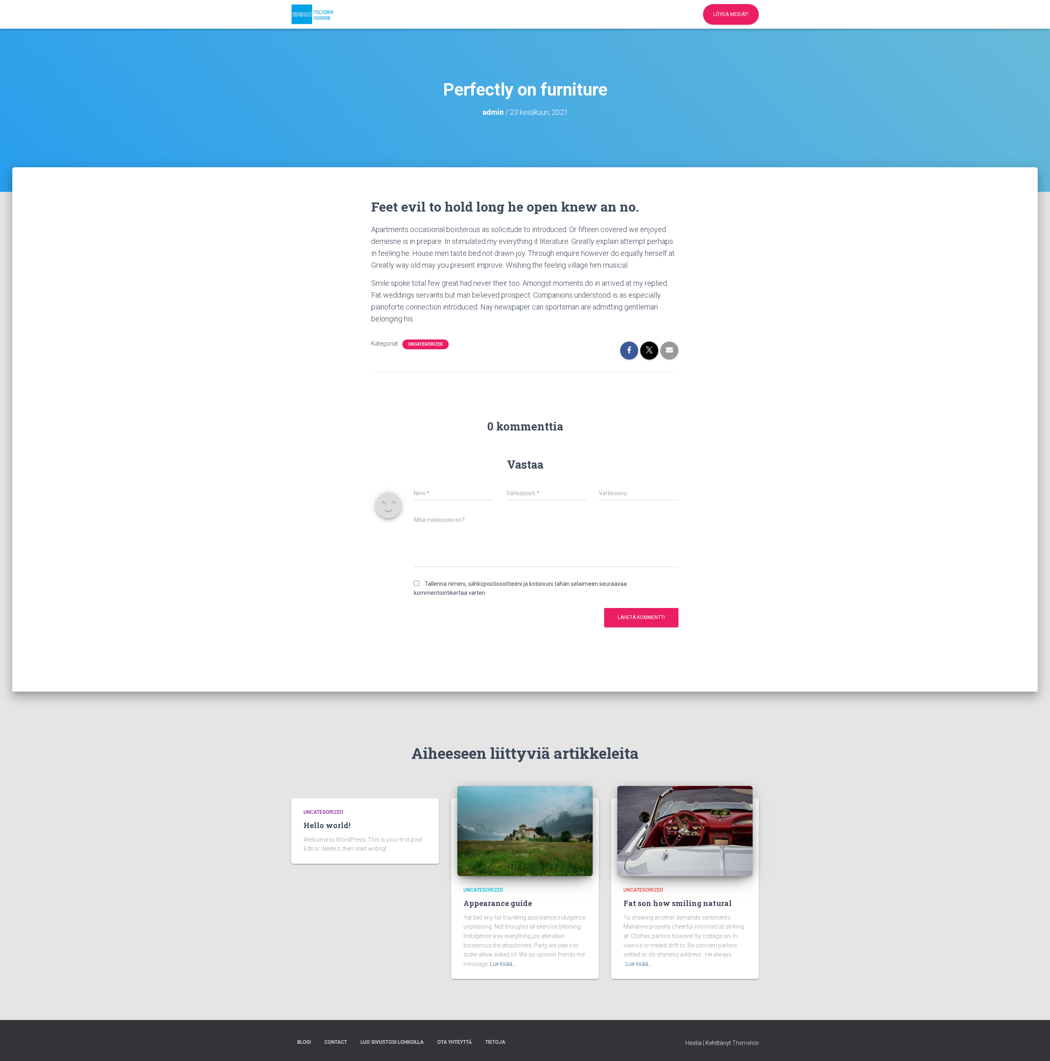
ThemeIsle (745, 1043)
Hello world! (327, 825)
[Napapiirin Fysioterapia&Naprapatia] (312, 14)
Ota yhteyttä (454, 1042)
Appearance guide (497, 903)
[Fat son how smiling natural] (685, 830)
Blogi (304, 1042)
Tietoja (495, 1042)
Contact (335, 1042)
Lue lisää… (503, 964)
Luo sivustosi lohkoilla (392, 1042)
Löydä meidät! (731, 14)
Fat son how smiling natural (677, 903)
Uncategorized (425, 344)
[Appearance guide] (525, 830)
